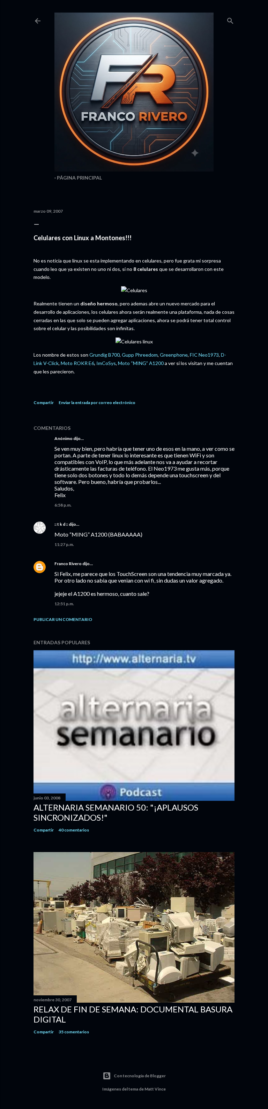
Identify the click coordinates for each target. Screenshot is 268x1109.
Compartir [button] (44, 402)
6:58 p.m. (63, 505)
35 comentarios (74, 1031)
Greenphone (174, 355)
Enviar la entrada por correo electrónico (97, 402)
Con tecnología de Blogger (140, 1075)
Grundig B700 (104, 355)
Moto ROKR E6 (77, 363)
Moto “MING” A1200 (141, 363)
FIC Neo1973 (204, 355)
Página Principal (79, 178)
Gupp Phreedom (140, 355)
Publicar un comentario (63, 619)
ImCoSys (106, 363)
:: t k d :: (61, 524)
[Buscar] (230, 19)
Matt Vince (155, 1089)
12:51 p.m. (64, 603)
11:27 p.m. (64, 544)
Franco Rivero (68, 563)
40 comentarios (74, 830)
